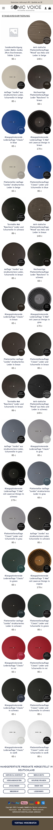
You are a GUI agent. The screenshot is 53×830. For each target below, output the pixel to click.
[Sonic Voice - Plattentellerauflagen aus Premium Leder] (25, 8)
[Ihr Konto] (45, 8)
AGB (19, 810)
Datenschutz (27, 810)
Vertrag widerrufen (25, 822)
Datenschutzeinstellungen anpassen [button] (26, 812)
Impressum (13, 810)
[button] (3, 8)
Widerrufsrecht (38, 810)
